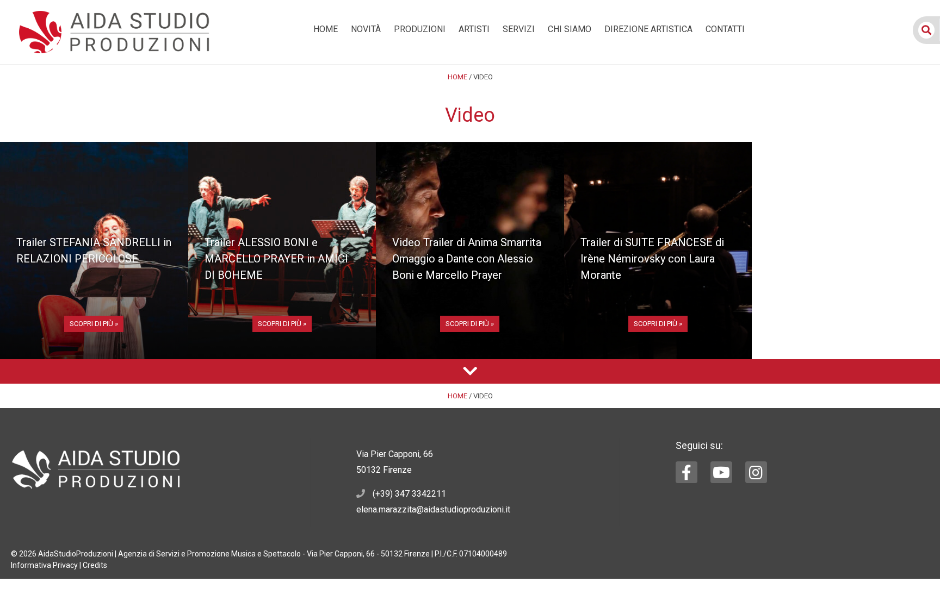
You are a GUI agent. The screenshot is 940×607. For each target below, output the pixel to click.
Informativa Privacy (44, 565)
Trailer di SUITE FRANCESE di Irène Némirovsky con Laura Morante (652, 258)
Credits (95, 565)
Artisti (474, 29)
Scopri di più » (94, 324)
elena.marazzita (386, 509)
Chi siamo (569, 29)
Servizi (519, 29)
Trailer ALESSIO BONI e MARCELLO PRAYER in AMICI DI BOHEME (276, 258)
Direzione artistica (648, 29)
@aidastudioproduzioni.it (463, 509)
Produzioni (420, 29)
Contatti (725, 29)
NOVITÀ (366, 29)
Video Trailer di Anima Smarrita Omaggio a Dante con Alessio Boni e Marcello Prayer (466, 258)
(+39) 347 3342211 (409, 494)
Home (325, 29)
